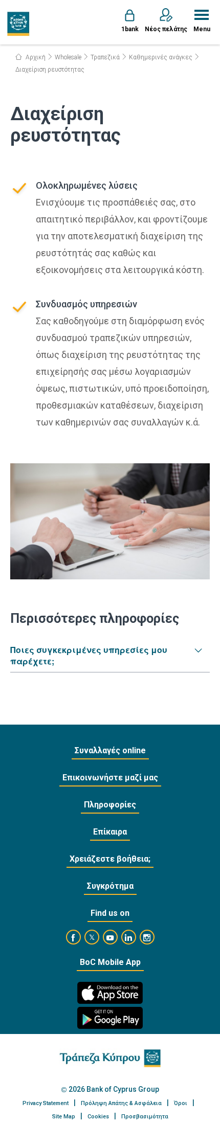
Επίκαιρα (110, 832)
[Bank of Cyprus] (18, 23)
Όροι (180, 1103)
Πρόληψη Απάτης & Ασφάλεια (121, 1103)
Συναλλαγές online (110, 750)
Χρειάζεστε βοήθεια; (110, 859)
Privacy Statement (46, 1103)
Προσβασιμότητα (144, 1116)
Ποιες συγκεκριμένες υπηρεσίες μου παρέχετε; (88, 655)
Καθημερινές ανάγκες (160, 57)
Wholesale (68, 57)
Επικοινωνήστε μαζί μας (110, 777)
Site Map (63, 1116)
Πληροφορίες (110, 804)
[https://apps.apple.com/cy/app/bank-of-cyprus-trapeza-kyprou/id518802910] (110, 993)
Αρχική (35, 57)
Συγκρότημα (110, 886)
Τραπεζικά (105, 57)
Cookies (98, 1116)
